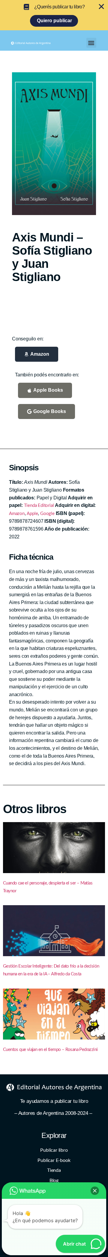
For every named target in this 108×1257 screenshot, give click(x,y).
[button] (91, 43)
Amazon (17, 513)
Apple (32, 513)
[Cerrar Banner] (101, 6)
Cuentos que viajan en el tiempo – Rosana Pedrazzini (50, 1049)
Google (47, 513)
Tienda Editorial (39, 505)
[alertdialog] (54, 15)
